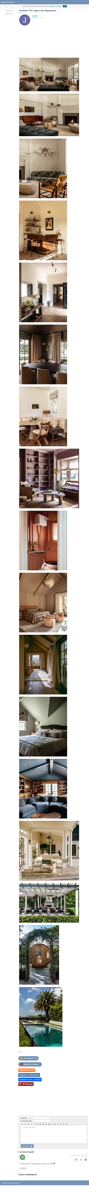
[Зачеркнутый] (34, 1124)
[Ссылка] (57, 1124)
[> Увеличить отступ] (45, 1124)
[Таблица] (54, 1124)
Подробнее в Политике (55, 6)
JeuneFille (35, 16)
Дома (20, 13)
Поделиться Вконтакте (29, 1075)
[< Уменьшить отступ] (43, 1124)
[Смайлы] (66, 1124)
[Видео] (51, 1124)
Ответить (23, 1168)
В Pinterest (28, 1084)
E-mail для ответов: (26, 1121)
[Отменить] (22, 1124)
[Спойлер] (60, 1124)
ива (27, 1155)
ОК (65, 6)
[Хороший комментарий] (81, 1160)
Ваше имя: (24, 1118)
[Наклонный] (31, 1124)
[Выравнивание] (63, 1124)
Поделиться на (30, 1079)
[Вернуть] (25, 1124)
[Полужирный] (28, 1124)
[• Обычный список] (37, 1124)
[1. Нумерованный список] (40, 1124)
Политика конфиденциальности (11, 1183)
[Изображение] (48, 1124)
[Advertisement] (34, 38)
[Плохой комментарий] (76, 1160)
